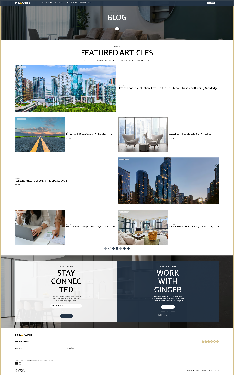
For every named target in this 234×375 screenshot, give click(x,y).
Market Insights (82, 2)
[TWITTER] (211, 341)
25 (124, 248)
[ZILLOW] (217, 341)
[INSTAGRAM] (206, 341)
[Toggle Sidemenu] (218, 3)
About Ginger (30, 356)
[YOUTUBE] (214, 341)
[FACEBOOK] (203, 341)
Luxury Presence (196, 370)
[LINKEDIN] (208, 341)
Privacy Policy (64, 311)
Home (43, 2)
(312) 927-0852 (211, 2)
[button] (168, 307)
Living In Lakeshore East (71, 2)
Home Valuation (39, 356)
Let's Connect (48, 356)
